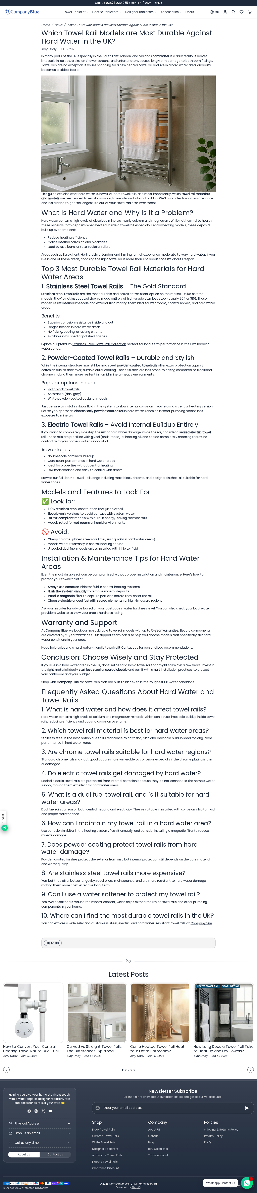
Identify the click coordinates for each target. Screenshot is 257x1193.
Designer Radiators (105, 1149)
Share (55, 943)
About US (154, 1130)
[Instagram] (36, 1111)
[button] (214, 12)
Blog (151, 1142)
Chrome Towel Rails (105, 1136)
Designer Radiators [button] (139, 12)
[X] (43, 1111)
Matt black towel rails (64, 389)
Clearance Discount (105, 1168)
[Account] (225, 12)
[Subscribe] (247, 1108)
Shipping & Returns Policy (221, 1130)
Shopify (136, 1187)
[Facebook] (29, 1111)
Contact (154, 1136)
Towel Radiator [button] (74, 12)
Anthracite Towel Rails (107, 1155)
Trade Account (158, 1155)
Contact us (129, 647)
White (52, 398)
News (58, 25)
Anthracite (56, 394)
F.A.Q (207, 1142)
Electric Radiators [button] (105, 12)
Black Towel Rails (103, 1130)
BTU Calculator (158, 1149)
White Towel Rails (104, 1142)
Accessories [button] (170, 12)
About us (24, 1154)
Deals (190, 12)
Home (45, 25)
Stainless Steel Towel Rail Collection (99, 344)
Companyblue (201, 923)
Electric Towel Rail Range (82, 478)
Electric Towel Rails (105, 1162)
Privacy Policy (213, 1136)
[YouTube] (50, 1111)
